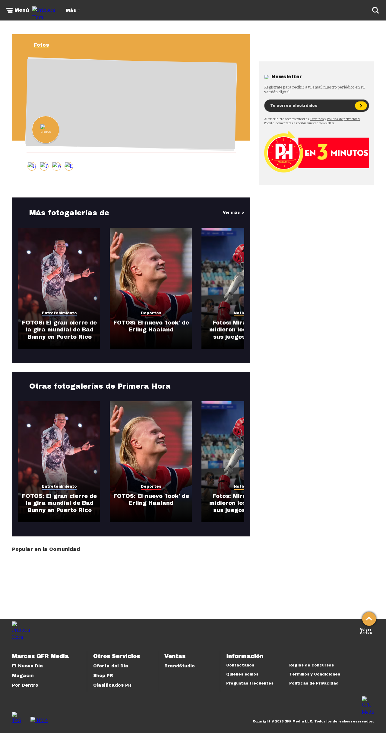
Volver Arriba (366, 630)
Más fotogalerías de (69, 213)
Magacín (23, 675)
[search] (375, 10)
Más (71, 10)
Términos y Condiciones (314, 674)
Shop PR (103, 675)
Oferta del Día (110, 666)
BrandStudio (179, 666)
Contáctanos (240, 665)
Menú (21, 10)
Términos (317, 119)
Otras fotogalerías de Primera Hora (100, 386)
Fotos (41, 45)
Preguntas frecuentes (250, 683)
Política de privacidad (343, 119)
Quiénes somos (242, 674)
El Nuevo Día (27, 666)
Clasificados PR (112, 685)
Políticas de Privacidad (314, 683)
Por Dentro (25, 685)
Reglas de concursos (311, 665)
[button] (44, 166)
